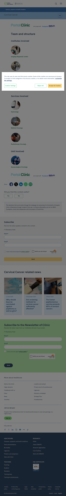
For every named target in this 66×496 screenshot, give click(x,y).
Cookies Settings (10, 85)
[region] (33, 81)
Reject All (41, 85)
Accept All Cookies (55, 85)
